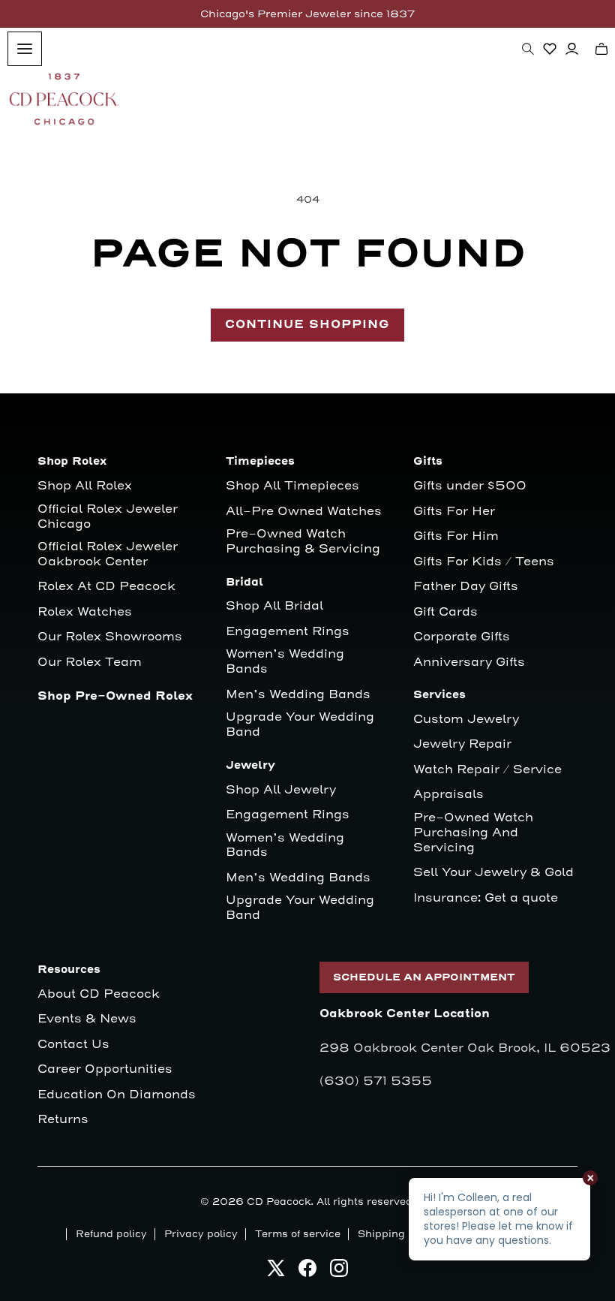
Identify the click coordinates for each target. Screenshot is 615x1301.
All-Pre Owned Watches (304, 511)
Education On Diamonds (117, 1095)
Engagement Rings (288, 632)
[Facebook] (307, 1272)
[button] (528, 49)
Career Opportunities (105, 1069)
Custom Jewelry (466, 719)
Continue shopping (307, 325)
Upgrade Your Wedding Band (300, 724)
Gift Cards (445, 612)
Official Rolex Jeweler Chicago (110, 517)
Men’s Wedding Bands (298, 695)
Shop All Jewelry (281, 790)
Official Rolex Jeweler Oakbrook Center (108, 554)
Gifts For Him (456, 536)
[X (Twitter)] (276, 1272)
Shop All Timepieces (292, 486)
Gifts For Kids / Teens (483, 562)
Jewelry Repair (462, 744)
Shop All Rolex (85, 486)
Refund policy (111, 1234)
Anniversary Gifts (469, 662)
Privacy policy (201, 1234)
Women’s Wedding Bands (285, 661)
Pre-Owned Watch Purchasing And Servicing (473, 833)
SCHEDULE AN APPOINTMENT (424, 977)
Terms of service (297, 1234)
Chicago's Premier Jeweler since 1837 (307, 14)
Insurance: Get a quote (485, 898)
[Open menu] (25, 49)
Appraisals (448, 795)
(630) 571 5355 (376, 1081)
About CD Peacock (99, 994)
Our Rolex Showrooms (110, 637)
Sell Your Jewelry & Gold (493, 873)
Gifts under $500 (469, 486)
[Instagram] (339, 1272)
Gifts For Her (454, 511)
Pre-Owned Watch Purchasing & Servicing (303, 541)
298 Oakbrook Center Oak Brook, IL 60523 (465, 1048)
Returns (63, 1120)
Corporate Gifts (461, 637)
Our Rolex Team (90, 662)
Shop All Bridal (274, 606)
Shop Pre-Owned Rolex (115, 696)
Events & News (87, 1019)
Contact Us (74, 1044)
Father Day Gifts (465, 587)
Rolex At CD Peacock (107, 587)
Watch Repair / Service (487, 770)
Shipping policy (398, 1234)
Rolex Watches (85, 612)
